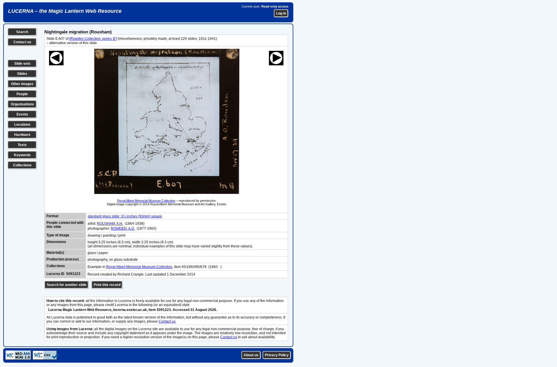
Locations (22, 125)
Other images (22, 84)
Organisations (22, 104)
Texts (22, 145)
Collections (22, 165)
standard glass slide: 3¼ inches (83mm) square (125, 216)
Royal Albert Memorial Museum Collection (146, 200)
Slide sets (22, 64)
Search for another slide (66, 285)
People (22, 94)
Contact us (22, 42)
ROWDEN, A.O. (123, 228)
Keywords (22, 155)
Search (22, 32)
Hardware (22, 135)
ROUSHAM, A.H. (110, 224)
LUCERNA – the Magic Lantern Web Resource (65, 11)
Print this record (107, 285)
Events (22, 114)
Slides (22, 74)
